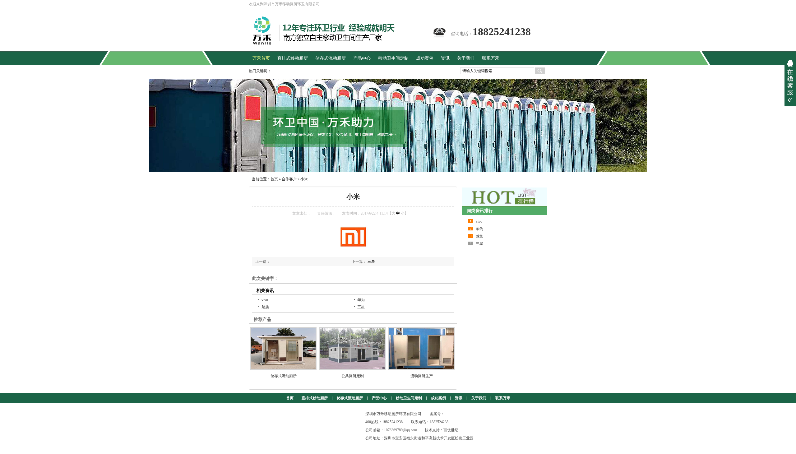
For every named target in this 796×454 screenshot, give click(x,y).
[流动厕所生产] (421, 348)
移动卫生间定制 (409, 398)
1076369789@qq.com (400, 430)
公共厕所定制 (352, 376)
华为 (361, 300)
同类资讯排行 (480, 210)
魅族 (265, 307)
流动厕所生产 (421, 376)
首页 (274, 179)
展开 (790, 81)
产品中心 (379, 398)
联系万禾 (502, 398)
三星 (371, 261)
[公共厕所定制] (352, 348)
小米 (304, 179)
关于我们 (478, 398)
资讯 (458, 398)
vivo (264, 300)
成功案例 (438, 398)
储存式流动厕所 (284, 376)
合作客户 (289, 179)
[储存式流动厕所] (283, 348)
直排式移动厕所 (315, 398)
